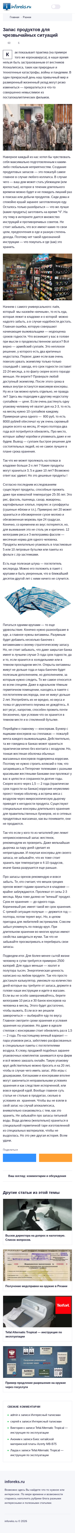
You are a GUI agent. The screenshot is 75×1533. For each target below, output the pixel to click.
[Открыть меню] (70, 7)
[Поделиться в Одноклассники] (55, 1158)
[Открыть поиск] (43, 7)
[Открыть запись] (37, 1222)
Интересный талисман (46, 1414)
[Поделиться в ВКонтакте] (19, 1158)
